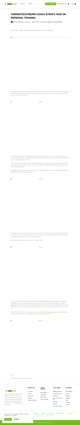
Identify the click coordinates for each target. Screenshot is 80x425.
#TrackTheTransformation (50, 312)
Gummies (30, 391)
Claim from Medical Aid (57, 399)
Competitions (35, 22)
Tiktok (67, 400)
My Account (56, 395)
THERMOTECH (63, 312)
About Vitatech (69, 391)
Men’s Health (43, 397)
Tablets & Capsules (32, 400)
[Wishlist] (68, 4)
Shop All (22, 3)
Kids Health (43, 395)
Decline (16, 419)
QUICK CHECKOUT (50, 3)
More (30, 3)
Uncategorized (58, 22)
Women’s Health (44, 399)
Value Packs (30, 395)
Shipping (55, 401)
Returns (55, 404)
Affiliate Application (57, 391)
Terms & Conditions (57, 406)
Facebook (28, 312)
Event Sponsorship (57, 393)
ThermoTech (50, 22)
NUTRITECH (34, 306)
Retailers (68, 395)
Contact (67, 393)
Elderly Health (43, 392)
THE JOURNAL (43, 22)
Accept (8, 419)
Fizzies (29, 393)
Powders (30, 398)
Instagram (35, 312)
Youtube (68, 404)
